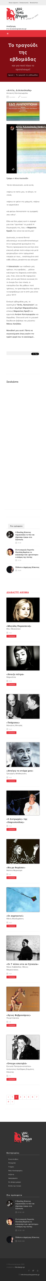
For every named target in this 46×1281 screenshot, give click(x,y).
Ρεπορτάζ (12, 1163)
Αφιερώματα (12, 1178)
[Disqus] (23, 416)
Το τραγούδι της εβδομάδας (27, 75)
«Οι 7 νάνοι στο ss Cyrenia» (22, 964)
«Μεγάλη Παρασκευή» (18, 626)
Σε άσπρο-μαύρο (14, 1182)
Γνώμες (11, 1167)
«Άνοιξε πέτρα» (15, 674)
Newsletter (34, 2)
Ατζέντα (11, 1174)
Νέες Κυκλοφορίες (15, 1170)
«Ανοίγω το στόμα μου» (19, 770)
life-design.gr (20, 1267)
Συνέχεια (12, 636)
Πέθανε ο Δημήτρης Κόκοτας (27, 567)
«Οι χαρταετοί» (15, 915)
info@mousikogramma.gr (30, 1275)
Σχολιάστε (24, 97)
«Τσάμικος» (13, 722)
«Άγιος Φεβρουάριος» (18, 1015)
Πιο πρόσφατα (16, 526)
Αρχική (11, 75)
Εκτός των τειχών (14, 1186)
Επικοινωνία (24, 2)
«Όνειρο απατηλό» (16, 1063)
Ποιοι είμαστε (14, 2)
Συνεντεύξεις (13, 1159)
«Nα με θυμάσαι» (15, 867)
